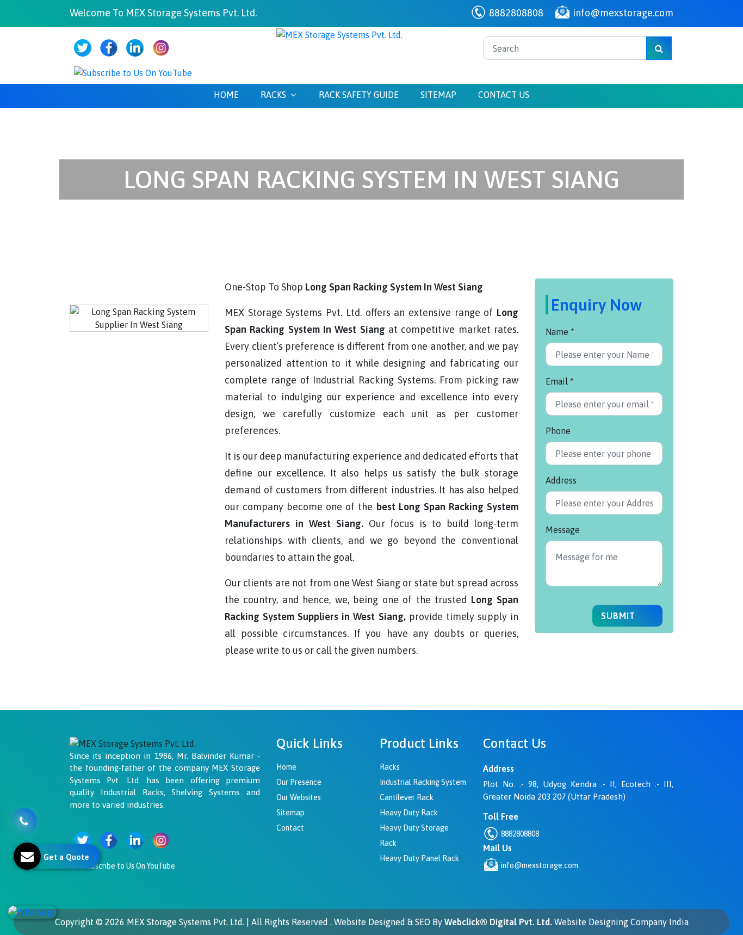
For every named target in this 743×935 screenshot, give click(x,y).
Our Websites (298, 797)
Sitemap (438, 95)
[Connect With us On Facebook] (109, 48)
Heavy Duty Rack (409, 812)
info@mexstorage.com (622, 12)
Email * (560, 381)
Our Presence (298, 782)
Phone (558, 431)
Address (561, 480)
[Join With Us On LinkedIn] (135, 48)
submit (619, 616)
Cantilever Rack (407, 797)
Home (226, 95)
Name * (560, 332)
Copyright (74, 922)
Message (563, 530)
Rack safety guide (359, 95)
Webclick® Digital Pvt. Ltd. (498, 922)
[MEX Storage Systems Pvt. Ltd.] (339, 34)
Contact (290, 827)
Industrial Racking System (423, 782)
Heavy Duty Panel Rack (419, 858)
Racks (273, 95)
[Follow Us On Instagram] (161, 48)
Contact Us (503, 95)
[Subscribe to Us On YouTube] (133, 72)
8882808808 (515, 12)
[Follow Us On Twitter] (83, 48)
